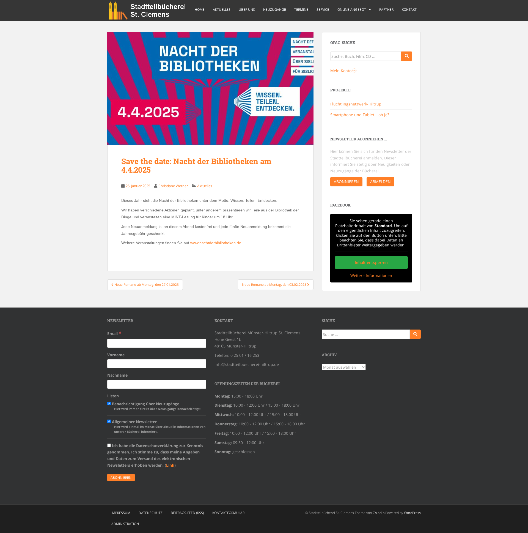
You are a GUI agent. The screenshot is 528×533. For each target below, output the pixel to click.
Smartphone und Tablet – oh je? (359, 114)
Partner (386, 9)
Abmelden (380, 181)
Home (200, 9)
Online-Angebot (351, 9)
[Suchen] (415, 334)
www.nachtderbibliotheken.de (215, 243)
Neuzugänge (274, 9)
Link (170, 465)
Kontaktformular (228, 512)
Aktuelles (221, 9)
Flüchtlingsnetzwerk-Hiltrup (355, 104)
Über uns (247, 9)
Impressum (120, 512)
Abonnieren (346, 181)
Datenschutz (151, 512)
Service (323, 9)
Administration (125, 523)
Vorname (116, 354)
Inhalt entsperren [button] (371, 262)
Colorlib (378, 512)
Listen (113, 395)
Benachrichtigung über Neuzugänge (155, 406)
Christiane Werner (173, 185)
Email (114, 333)
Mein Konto (341, 70)
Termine (301, 9)
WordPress (412, 512)
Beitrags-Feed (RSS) (187, 512)
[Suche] (406, 56)
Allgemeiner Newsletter (158, 426)
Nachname (117, 375)
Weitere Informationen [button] (371, 275)
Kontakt (409, 9)
